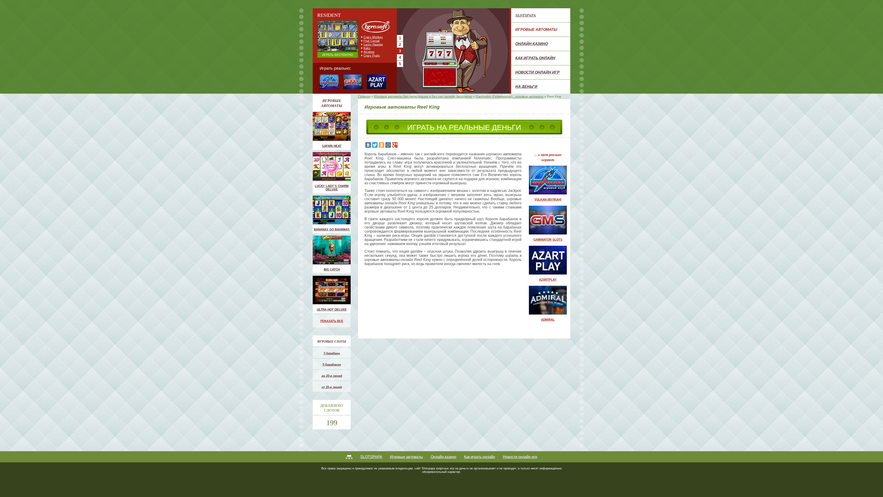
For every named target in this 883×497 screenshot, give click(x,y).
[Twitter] (375, 145)
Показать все (331, 321)
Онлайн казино (531, 43)
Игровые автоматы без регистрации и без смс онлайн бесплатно (423, 96)
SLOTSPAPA (525, 15)
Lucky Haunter (373, 44)
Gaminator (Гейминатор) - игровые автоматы (509, 96)
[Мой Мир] (388, 145)
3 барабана (332, 353)
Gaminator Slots (547, 239)
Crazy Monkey (373, 37)
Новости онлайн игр (537, 72)
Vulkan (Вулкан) (547, 199)
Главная (364, 96)
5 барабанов (332, 364)
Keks (367, 48)
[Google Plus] (395, 145)
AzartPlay (548, 279)
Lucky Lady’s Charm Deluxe (332, 187)
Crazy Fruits (372, 55)
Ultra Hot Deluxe (332, 309)
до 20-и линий (331, 376)
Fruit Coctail (372, 41)
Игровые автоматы (536, 29)
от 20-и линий (332, 387)
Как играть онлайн (535, 58)
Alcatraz (369, 52)
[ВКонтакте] (368, 145)
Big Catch (332, 269)
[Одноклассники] (381, 145)
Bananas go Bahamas (332, 229)
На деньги (526, 86)
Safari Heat (331, 146)
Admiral (548, 319)
